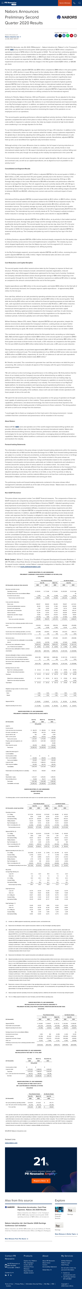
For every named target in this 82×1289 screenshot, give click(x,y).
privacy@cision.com (69, 1275)
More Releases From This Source (15, 1239)
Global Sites (46, 1270)
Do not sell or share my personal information (68, 1269)
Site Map (47, 1284)
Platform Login (65, 1263)
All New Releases (66, 1261)
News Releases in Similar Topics (65, 1234)
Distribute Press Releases (29, 1268)
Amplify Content (29, 1273)
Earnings (70, 1214)
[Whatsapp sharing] (67, 36)
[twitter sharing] (60, 36)
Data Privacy (65, 1265)
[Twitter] (11, 1275)
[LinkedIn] (6, 1275)
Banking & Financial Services (58, 1216)
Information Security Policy (34, 1284)
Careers (44, 1265)
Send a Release (65, 3)
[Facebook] (8, 1275)
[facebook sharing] (56, 36)
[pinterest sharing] (71, 36)
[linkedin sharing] (64, 36)
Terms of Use (9, 1284)
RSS (53, 1284)
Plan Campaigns (29, 1263)
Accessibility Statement (49, 1267)
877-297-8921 (67, 1279)
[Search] (79, 3)
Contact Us (8, 1273)
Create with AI (28, 1265)
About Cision (46, 1263)
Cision (67, 1286)
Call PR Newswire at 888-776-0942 (13, 1265)
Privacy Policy (19, 1284)
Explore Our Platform (30, 1261)
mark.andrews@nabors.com (30, 567)
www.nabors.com (11, 1143)
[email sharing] (75, 36)
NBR (11, 49)
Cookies (8, 1286)
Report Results (28, 1271)
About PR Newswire (48, 1261)
